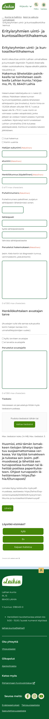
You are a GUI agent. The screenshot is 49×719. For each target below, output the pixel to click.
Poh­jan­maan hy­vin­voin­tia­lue (18, 683)
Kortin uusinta (11, 142)
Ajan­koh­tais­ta (9, 666)
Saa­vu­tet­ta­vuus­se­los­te (14, 711)
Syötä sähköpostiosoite (13, 229)
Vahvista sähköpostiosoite (14, 240)
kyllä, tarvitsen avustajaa (16, 338)
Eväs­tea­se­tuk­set (10, 705)
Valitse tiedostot (24, 424)
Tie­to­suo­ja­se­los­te (31, 705)
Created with (10, 558)
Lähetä (7, 508)
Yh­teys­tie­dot (9, 649)
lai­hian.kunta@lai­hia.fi (13, 628)
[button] (23, 531)
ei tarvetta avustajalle (14, 342)
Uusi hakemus (11, 138)
